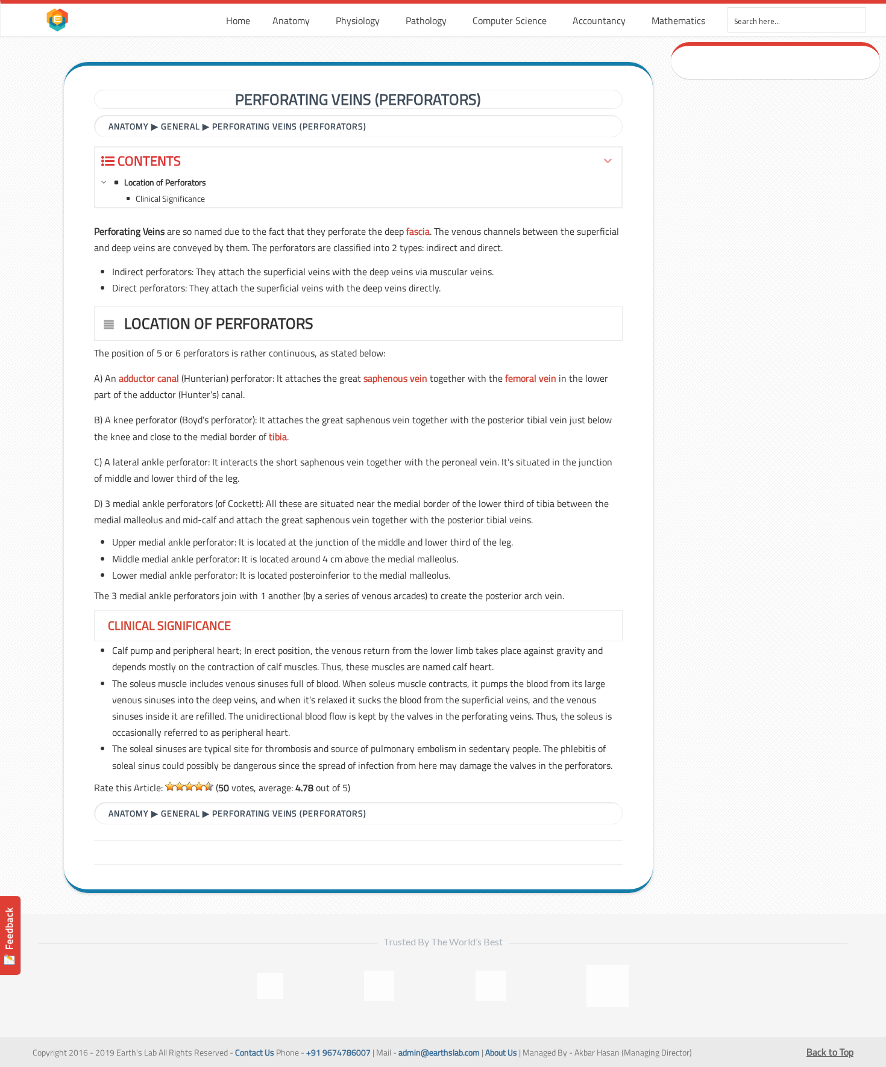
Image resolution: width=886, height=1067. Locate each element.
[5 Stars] (208, 786)
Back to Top (829, 1052)
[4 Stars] (199, 786)
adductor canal (149, 378)
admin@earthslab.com (439, 1052)
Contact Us (254, 1052)
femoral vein (530, 378)
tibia (278, 436)
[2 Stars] (179, 786)
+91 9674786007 (338, 1052)
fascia (418, 231)
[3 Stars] (189, 786)
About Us (501, 1052)
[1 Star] (170, 786)
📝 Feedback (9, 936)
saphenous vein (395, 378)
